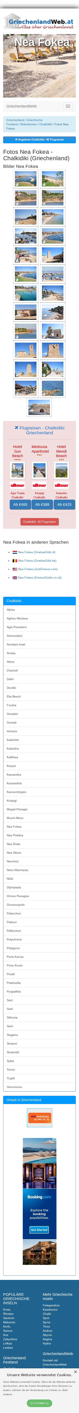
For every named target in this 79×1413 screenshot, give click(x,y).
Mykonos (9, 1322)
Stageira (12, 1035)
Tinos (46, 1326)
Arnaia (11, 653)
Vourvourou (14, 1087)
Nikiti (10, 878)
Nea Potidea (15, 835)
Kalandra (13, 748)
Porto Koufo (15, 965)
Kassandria (14, 783)
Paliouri (12, 922)
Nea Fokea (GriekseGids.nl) (36, 552)
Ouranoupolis (16, 904)
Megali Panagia (17, 809)
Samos (7, 1330)
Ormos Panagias (18, 896)
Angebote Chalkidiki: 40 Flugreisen (40, 139)
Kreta (6, 1309)
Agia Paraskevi (17, 627)
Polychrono (14, 939)
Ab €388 (42, 504)
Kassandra (14, 774)
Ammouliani (14, 635)
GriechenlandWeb (21, 106)
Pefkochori (14, 930)
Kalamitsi (13, 740)
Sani (10, 1000)
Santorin (8, 1318)
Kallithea (12, 757)
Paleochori (14, 913)
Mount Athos (15, 818)
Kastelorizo (50, 1309)
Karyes (11, 766)
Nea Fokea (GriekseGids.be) (37, 560)
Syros (46, 1322)
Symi (46, 1318)
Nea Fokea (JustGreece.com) (38, 569)
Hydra (47, 1343)
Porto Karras (15, 956)
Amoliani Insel (16, 644)
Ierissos (12, 731)
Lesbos (8, 1347)
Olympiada (14, 887)
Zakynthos (10, 1339)
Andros (47, 1330)
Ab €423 (64, 504)
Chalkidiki (45, 124)
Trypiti (11, 1078)
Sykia (10, 1061)
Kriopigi (12, 800)
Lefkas (7, 1343)
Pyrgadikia (14, 991)
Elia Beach (14, 696)
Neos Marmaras (17, 870)
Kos (5, 1335)
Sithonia (12, 1017)
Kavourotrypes (16, 792)
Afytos (11, 609)
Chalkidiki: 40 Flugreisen (39, 521)
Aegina (47, 1339)
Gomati (11, 722)
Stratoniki (13, 1052)
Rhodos (8, 1313)
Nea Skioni (14, 852)
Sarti (10, 1008)
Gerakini (12, 713)
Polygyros (13, 948)
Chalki (47, 1313)
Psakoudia (14, 982)
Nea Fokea (14, 826)
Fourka (11, 705)
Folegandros (51, 1305)
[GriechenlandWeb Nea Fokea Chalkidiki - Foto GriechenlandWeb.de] (26, 178)
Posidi (11, 974)
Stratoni (12, 1043)
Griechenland (15, 120)
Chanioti (12, 670)
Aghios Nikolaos (17, 618)
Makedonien (28, 124)
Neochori (13, 861)
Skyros (47, 1335)
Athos (10, 661)
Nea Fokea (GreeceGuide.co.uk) (40, 577)
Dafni (10, 679)
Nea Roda (13, 844)
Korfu (6, 1326)
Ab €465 (20, 504)
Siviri (10, 1026)
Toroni (11, 1069)
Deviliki (11, 687)
